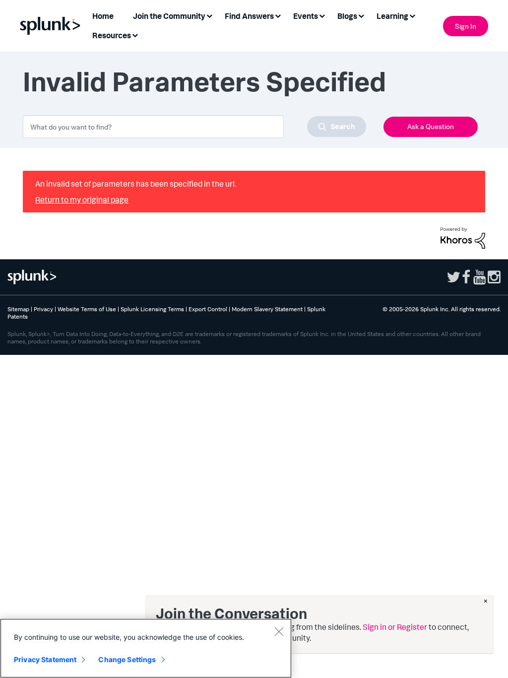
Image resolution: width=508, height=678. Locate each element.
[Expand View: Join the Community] (209, 15)
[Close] (279, 631)
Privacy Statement (45, 659)
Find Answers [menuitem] (249, 16)
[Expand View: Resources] (135, 34)
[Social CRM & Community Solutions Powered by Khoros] (463, 237)
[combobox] (194, 126)
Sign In (465, 26)
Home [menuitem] (103, 16)
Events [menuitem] (305, 16)
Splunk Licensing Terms (152, 309)
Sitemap (18, 309)
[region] (146, 648)
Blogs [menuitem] (347, 16)
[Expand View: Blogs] (361, 15)
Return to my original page (81, 199)
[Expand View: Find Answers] (278, 15)
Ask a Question (430, 126)
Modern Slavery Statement (267, 309)
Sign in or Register (395, 627)
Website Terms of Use (87, 309)
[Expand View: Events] (322, 15)
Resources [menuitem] (111, 35)
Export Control (208, 309)
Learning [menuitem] (392, 16)
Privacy (43, 309)
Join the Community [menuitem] (169, 16)
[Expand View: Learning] (412, 15)
